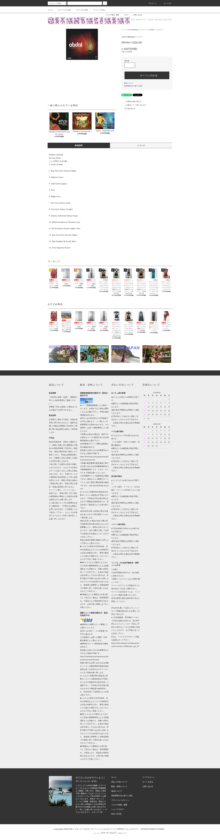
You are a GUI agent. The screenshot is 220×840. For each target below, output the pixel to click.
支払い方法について (119, 782)
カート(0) (167, 3)
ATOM (118, 814)
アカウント (152, 3)
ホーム (50, 10)
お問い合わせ (137, 15)
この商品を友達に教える (133, 101)
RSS (113, 814)
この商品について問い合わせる (135, 105)
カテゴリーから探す (64, 10)
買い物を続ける (130, 108)
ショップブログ (117, 809)
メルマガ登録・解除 (112, 15)
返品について (128, 83)
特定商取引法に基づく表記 (133, 86)
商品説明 (79, 145)
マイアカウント (148, 777)
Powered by (97, 833)
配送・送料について (119, 786)
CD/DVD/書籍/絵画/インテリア (136, 29)
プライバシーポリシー (120, 800)
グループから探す (82, 10)
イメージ (141, 145)
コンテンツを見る (99, 10)
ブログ (126, 15)
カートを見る (147, 782)
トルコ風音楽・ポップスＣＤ (155, 29)
